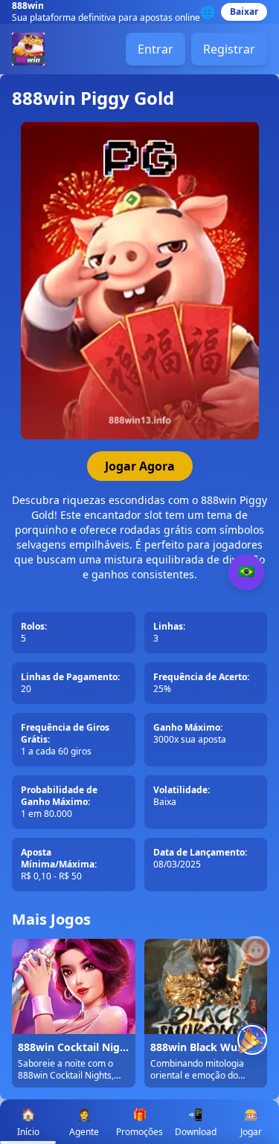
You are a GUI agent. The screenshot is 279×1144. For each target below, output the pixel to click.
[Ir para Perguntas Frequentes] (255, 951)
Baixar (244, 11)
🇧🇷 (246, 571)
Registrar (229, 49)
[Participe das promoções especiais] (252, 1040)
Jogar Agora (140, 466)
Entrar (155, 49)
